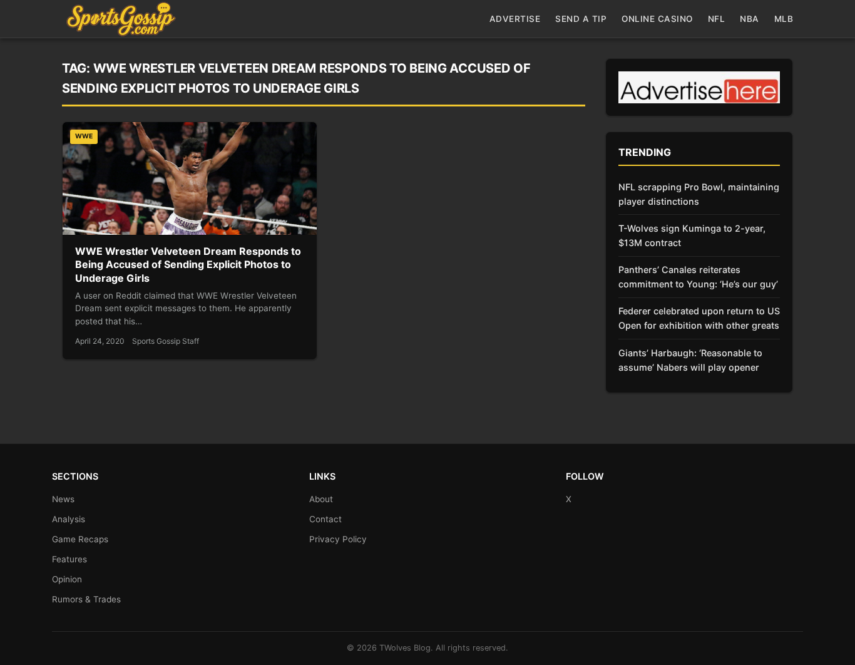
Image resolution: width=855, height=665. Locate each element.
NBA (749, 19)
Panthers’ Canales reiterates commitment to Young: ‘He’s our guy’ (698, 276)
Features (69, 559)
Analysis (68, 519)
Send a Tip (581, 19)
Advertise (515, 19)
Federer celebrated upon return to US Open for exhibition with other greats (699, 318)
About (321, 499)
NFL (716, 19)
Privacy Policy (338, 539)
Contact (325, 519)
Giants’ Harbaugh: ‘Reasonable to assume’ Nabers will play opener (690, 360)
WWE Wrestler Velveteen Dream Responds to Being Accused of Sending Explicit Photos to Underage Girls (188, 264)
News (63, 499)
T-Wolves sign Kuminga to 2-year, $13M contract (691, 235)
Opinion (67, 579)
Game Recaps (80, 539)
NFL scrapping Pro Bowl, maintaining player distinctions (698, 194)
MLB (784, 19)
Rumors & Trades (86, 599)
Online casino (657, 19)
